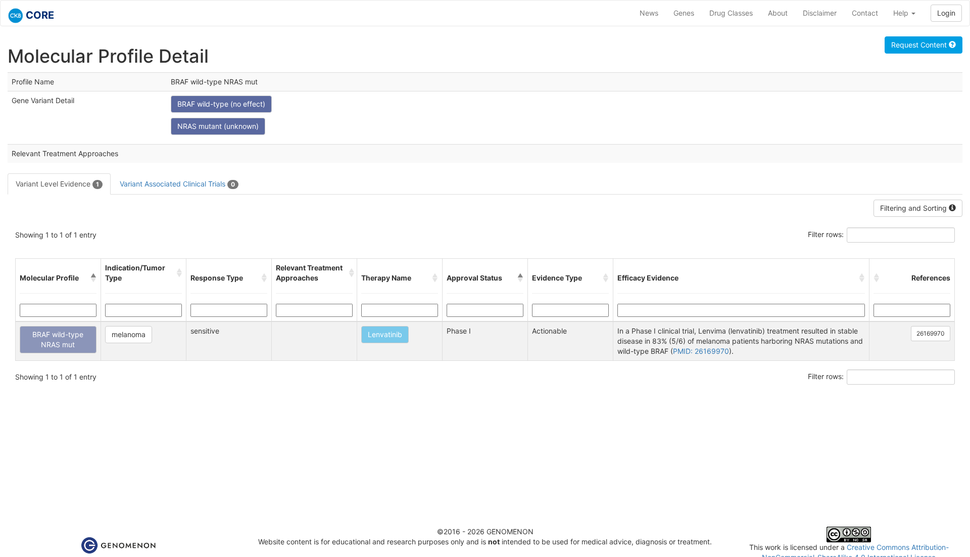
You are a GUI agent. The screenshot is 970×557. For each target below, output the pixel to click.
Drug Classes (731, 13)
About (778, 13)
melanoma (129, 334)
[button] (93, 278)
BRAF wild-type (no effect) (221, 104)
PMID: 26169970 (701, 351)
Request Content (920, 44)
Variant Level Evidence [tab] (57, 183)
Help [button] (901, 13)
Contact (865, 13)
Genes (683, 13)
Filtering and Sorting (914, 208)
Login (946, 13)
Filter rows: (826, 234)
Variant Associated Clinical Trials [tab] (177, 183)
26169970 (930, 333)
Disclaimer (820, 13)
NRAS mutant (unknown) (218, 126)
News (649, 13)
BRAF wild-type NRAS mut (57, 339)
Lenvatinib (385, 334)
